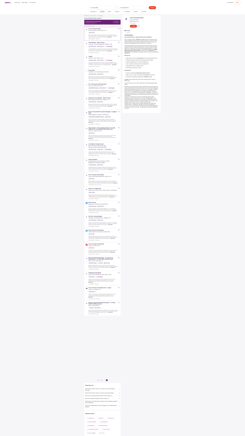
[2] (107, 380)
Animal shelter (104, 422)
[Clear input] (116, 7)
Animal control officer (93, 429)
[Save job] (118, 28)
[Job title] (102, 7)
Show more (109, 37)
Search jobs (86, 15)
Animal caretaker (92, 422)
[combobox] (103, 7)
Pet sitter (101, 418)
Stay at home (106, 429)
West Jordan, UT (93, 15)
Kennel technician (103, 425)
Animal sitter (91, 425)
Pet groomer (91, 418)
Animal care (111, 418)
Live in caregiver (92, 433)
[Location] (132, 7)
